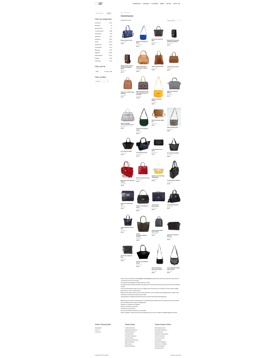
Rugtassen (97, 52)
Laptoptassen (98, 44)
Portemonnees (98, 47)
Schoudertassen (98, 55)
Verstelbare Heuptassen (130, 336)
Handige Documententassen (161, 334)
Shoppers (97, 58)
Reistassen (97, 50)
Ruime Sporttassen (159, 348)
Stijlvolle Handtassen (130, 332)
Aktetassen (97, 25)
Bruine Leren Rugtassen (160, 342)
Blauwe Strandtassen (130, 346)
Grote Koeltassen (129, 338)
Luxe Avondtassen (129, 334)
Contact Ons (176, 3)
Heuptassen (98, 39)
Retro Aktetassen (159, 332)
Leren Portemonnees (160, 336)
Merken (162, 3)
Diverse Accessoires (160, 338)
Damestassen (98, 33)
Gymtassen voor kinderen (161, 344)
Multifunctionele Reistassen (131, 340)
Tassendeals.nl (136, 3)
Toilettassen (98, 61)
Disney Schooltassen (160, 346)
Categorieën (154, 3)
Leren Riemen (158, 340)
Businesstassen (98, 28)
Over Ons (168, 3)
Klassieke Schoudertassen (131, 330)
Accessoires (98, 22)
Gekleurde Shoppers (129, 342)
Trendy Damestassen (130, 327)
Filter (97, 71)
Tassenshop (146, 3)
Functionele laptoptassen (161, 330)
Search (109, 13)
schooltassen (124, 308)
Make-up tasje (128, 344)
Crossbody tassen (99, 31)
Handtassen (98, 36)
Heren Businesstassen (160, 327)
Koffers (97, 41)
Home (122, 12)
